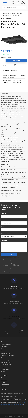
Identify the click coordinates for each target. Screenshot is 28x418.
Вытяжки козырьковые (11, 15)
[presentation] (21, 34)
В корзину (17, 60)
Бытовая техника (9, 13)
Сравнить (7, 64)
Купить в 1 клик (19, 64)
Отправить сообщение (9, 255)
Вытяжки (20, 13)
